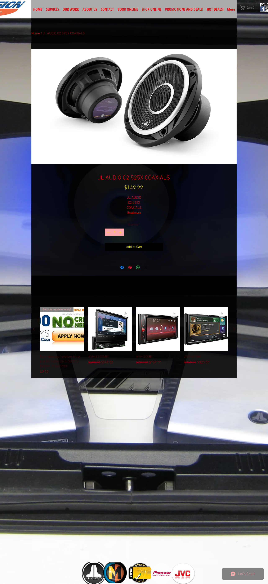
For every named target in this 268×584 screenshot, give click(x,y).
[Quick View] (110, 329)
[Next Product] (234, 328)
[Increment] (120, 232)
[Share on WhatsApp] (137, 267)
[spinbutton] (114, 232)
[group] (134, 341)
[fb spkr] (264, 7)
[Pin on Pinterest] (130, 267)
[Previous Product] (33, 328)
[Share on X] (145, 267)
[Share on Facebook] (122, 267)
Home (35, 33)
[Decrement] (108, 232)
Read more (134, 212)
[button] (249, 7)
